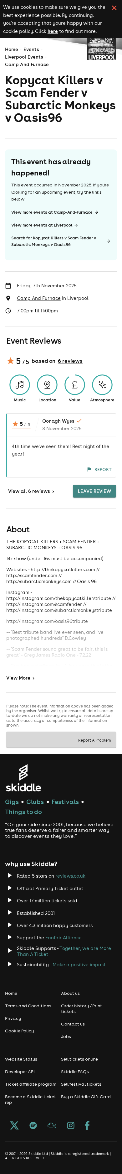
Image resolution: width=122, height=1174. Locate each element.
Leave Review (94, 491)
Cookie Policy (19, 1031)
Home (11, 49)
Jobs (66, 1036)
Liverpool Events (24, 57)
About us (70, 993)
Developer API (20, 1071)
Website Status (21, 1059)
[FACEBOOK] (87, 1126)
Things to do (23, 812)
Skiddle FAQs (75, 1071)
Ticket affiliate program (30, 1084)
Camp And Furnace (27, 64)
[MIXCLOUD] (52, 1126)
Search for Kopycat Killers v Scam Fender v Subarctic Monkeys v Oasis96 (53, 241)
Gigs (12, 802)
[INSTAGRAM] (70, 1126)
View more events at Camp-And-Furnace (52, 212)
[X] (14, 1126)
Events (31, 49)
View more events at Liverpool (41, 225)
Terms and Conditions (28, 1006)
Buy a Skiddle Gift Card (86, 1096)
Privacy (13, 1018)
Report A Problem (94, 740)
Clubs (35, 802)
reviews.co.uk (70, 876)
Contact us (73, 1024)
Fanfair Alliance (63, 938)
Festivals (65, 802)
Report (103, 469)
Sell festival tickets (81, 1084)
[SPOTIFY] (33, 1126)
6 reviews (70, 360)
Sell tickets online (79, 1059)
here (53, 31)
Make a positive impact (79, 965)
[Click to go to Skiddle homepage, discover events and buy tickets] (23, 778)
